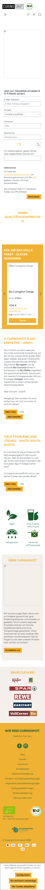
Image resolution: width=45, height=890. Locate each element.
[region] (22, 294)
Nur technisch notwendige (23, 881)
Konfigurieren (23, 875)
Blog (22, 754)
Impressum (22, 764)
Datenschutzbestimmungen (17, 174)
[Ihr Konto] (34, 14)
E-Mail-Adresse (12, 100)
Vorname (8, 121)
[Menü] (5, 14)
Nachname (9, 133)
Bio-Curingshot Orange (21, 291)
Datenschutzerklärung (22, 774)
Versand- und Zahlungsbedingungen (22, 778)
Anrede (7, 110)
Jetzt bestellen (14, 417)
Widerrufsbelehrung (22, 793)
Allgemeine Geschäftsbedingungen (23, 783)
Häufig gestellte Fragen (22, 788)
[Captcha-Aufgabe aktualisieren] (38, 144)
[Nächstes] (40, 294)
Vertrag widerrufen (22, 798)
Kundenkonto (22, 769)
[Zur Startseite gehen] (13, 6)
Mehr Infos (10, 412)
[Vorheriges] (4, 294)
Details (22, 320)
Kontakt (22, 759)
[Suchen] (28, 14)
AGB (34, 177)
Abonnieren (33, 197)
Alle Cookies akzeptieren (23, 886)
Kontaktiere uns (12, 650)
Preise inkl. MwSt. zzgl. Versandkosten (18, 309)
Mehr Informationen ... (22, 870)
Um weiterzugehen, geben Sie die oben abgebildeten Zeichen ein (20, 152)
